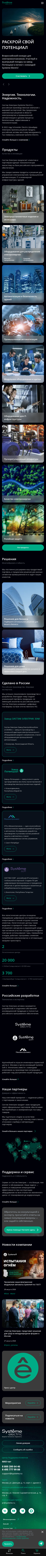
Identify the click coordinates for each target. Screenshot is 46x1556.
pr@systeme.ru (8, 1503)
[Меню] (42, 3)
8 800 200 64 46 (11, 1466)
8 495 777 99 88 (11, 1469)
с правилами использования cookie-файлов (15, 1537)
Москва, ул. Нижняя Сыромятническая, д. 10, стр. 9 (21, 1494)
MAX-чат (6, 1461)
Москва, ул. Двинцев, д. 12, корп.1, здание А (21, 1483)
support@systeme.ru (12, 1474)
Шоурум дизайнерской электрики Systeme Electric (21, 1488)
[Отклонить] (42, 1532)
